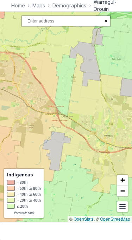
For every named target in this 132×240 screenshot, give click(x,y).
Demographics (69, 5)
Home (18, 5)
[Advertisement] (66, 231)
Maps (38, 5)
